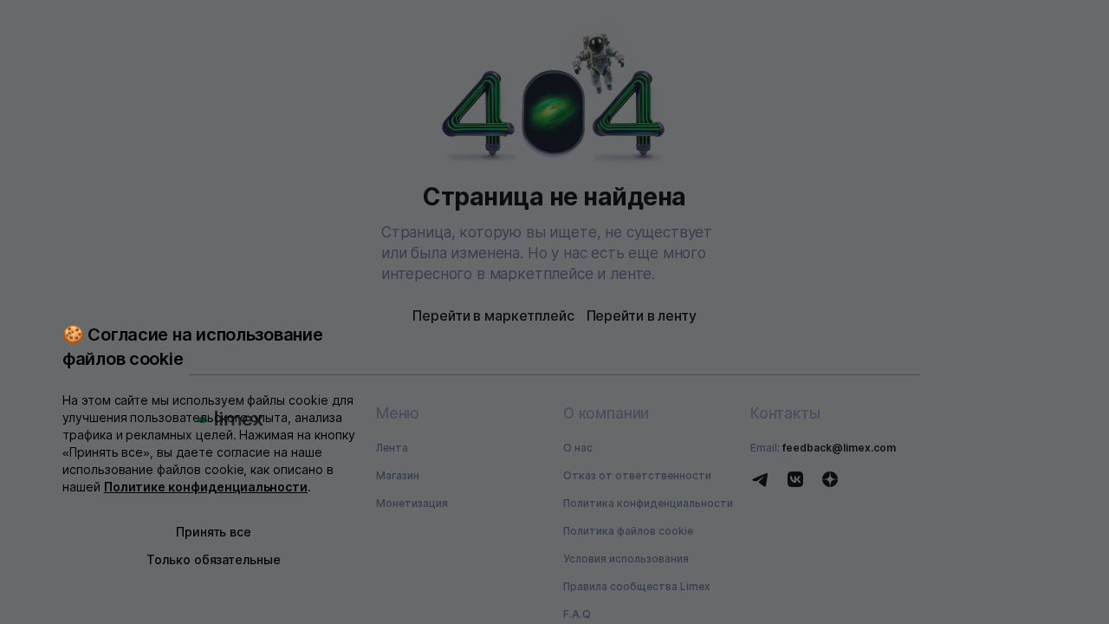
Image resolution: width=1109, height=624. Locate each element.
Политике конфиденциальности (206, 486)
